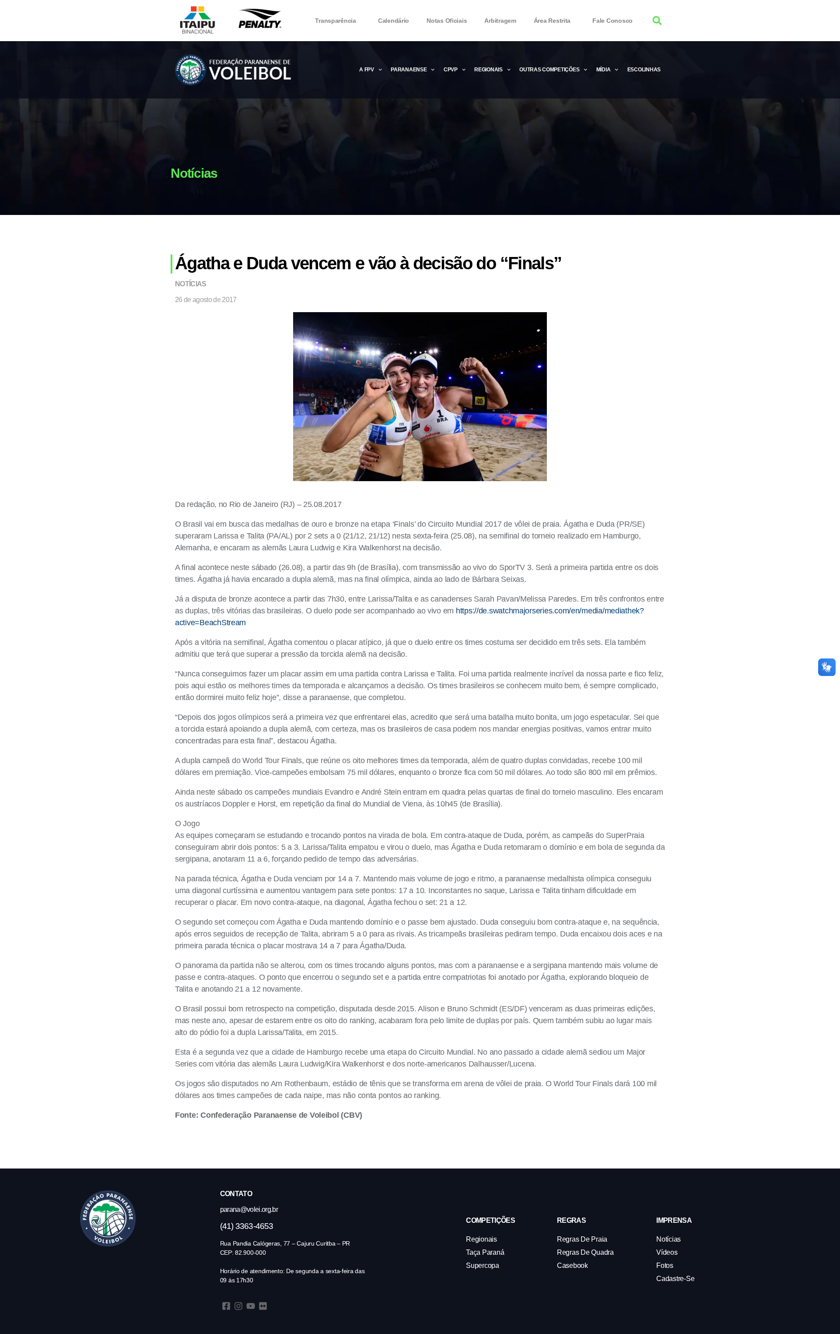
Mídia (603, 70)
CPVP (451, 70)
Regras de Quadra (585, 1252)
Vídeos (666, 1252)
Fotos (664, 1265)
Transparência (335, 20)
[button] (657, 21)
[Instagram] (238, 1306)
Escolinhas (644, 70)
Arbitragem (500, 20)
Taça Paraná (485, 1252)
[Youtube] (251, 1306)
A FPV (366, 70)
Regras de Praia (582, 1239)
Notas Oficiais (447, 20)
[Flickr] (263, 1306)
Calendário (393, 20)
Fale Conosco (612, 20)
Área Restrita (552, 20)
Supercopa (482, 1265)
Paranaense (409, 70)
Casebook (572, 1265)
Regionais (488, 70)
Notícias (190, 284)
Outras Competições (549, 70)
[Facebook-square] (226, 1306)
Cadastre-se (675, 1278)
